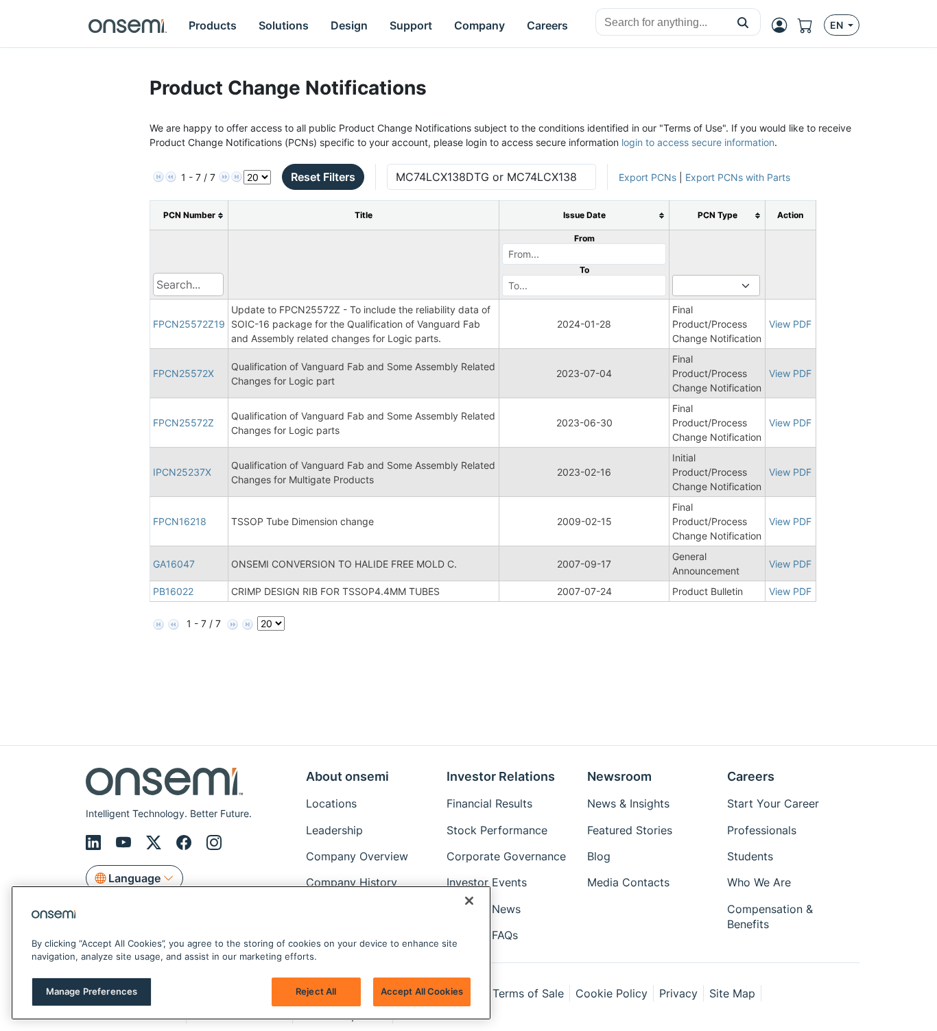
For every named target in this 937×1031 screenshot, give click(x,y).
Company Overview (357, 856)
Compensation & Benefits (770, 916)
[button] (743, 22)
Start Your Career (773, 803)
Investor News (484, 909)
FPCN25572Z (183, 422)
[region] (251, 953)
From (584, 238)
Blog (598, 856)
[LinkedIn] (95, 842)
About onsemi (347, 776)
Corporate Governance (506, 856)
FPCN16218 (179, 521)
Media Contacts (628, 882)
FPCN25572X (183, 373)
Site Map (732, 993)
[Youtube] (125, 842)
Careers (750, 776)
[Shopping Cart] (811, 25)
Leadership (334, 830)
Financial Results (489, 803)
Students (750, 856)
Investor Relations (501, 776)
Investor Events (487, 882)
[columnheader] (189, 215)
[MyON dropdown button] (783, 25)
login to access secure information (697, 142)
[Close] (469, 901)
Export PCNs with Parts (737, 177)
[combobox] (661, 22)
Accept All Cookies (422, 991)
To (584, 270)
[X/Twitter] (155, 842)
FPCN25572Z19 (189, 324)
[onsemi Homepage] (128, 25)
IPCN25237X (182, 472)
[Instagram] (214, 842)
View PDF (790, 324)
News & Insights (628, 803)
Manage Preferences (91, 991)
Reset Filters (323, 177)
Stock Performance (497, 830)
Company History (351, 882)
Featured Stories (629, 830)
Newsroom (619, 776)
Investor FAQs (482, 935)
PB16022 (173, 591)
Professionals (761, 830)
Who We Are (759, 882)
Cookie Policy (612, 993)
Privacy (678, 993)
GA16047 (174, 564)
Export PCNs (647, 177)
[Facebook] (185, 842)
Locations (331, 803)
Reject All (316, 991)
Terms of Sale (528, 993)
